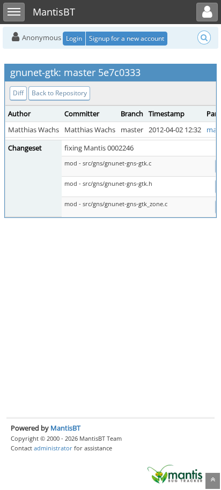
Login (74, 38)
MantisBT (65, 428)
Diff (18, 92)
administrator (53, 448)
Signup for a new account (126, 38)
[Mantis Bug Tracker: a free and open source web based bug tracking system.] (175, 473)
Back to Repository (59, 92)
